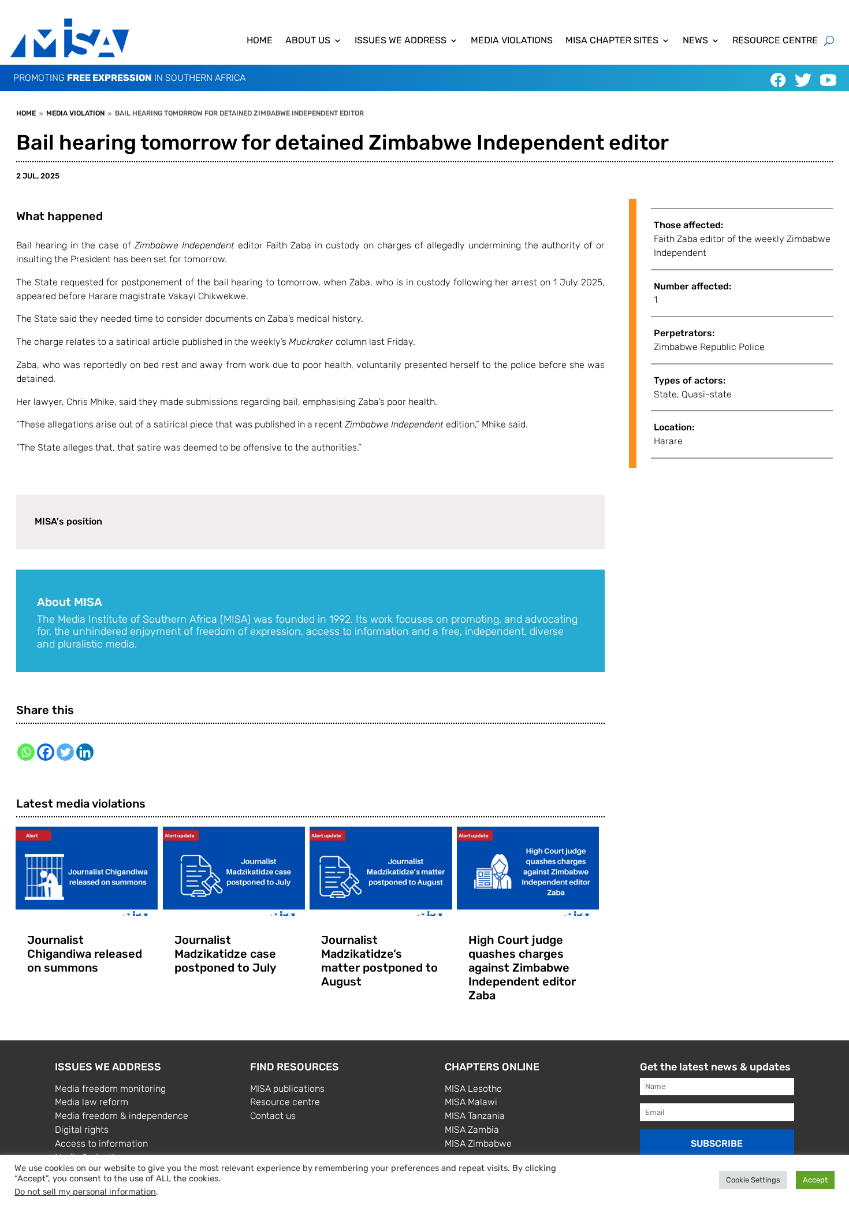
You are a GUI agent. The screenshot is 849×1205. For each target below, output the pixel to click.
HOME (260, 41)
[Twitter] (65, 752)
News (695, 41)
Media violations (512, 41)
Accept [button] (815, 1180)
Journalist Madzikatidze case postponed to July (225, 954)
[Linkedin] (85, 752)
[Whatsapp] (26, 752)
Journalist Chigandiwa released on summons (84, 954)
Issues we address (400, 41)
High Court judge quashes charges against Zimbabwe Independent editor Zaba (522, 967)
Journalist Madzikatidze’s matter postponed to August (379, 960)
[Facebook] (45, 752)
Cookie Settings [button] (753, 1180)
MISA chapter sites (611, 41)
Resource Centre (775, 41)
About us (307, 41)
